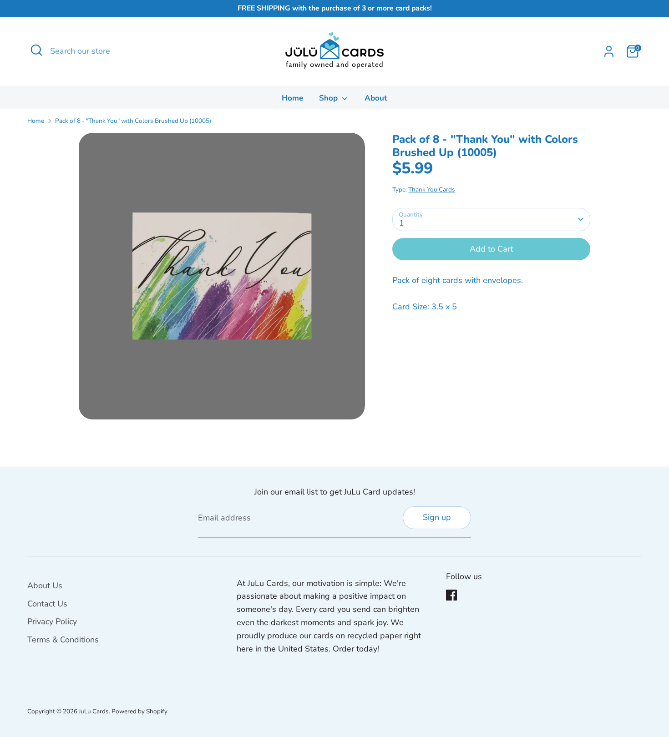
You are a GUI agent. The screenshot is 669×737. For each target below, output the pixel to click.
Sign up (437, 517)
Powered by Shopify (139, 711)
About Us (44, 585)
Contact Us (47, 603)
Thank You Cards (431, 189)
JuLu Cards (94, 711)
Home (292, 98)
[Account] (609, 51)
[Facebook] (451, 595)
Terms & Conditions (63, 639)
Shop (329, 98)
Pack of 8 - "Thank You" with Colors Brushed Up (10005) (133, 120)
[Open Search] (36, 50)
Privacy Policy (52, 621)
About (376, 98)
